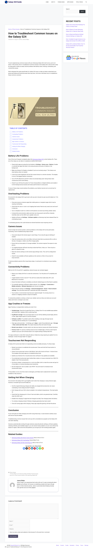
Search (68, 9)
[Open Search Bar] (86, 2)
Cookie (66, 545)
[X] (26, 448)
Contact (62, 545)
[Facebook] (24, 448)
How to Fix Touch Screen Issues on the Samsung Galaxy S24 (23, 475)
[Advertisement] (33, 14)
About (57, 545)
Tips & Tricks (79, 2)
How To (53, 2)
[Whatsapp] (40, 448)
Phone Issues (61, 2)
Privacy (77, 545)
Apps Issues (70, 2)
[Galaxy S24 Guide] (6, 2)
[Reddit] (29, 448)
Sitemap (86, 545)
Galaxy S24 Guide (15, 2)
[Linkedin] (32, 448)
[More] (42, 448)
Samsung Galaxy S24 (38, 159)
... (17, 489)
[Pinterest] (34, 448)
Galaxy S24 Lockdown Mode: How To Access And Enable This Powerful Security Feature (75, 45)
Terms (81, 545)
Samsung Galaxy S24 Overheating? (21, 440)
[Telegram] (37, 448)
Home (47, 2)
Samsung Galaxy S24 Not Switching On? (22, 442)
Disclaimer (72, 545)
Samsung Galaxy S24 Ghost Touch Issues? (23, 437)
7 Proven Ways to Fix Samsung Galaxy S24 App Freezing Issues (24, 473)
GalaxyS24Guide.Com (15, 545)
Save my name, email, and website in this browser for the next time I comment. (30, 532)
